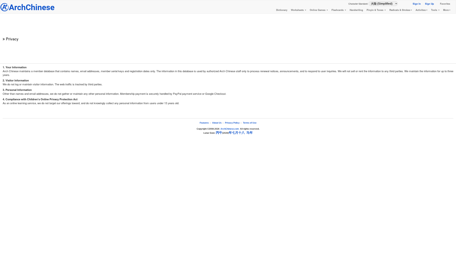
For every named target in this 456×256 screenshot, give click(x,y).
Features (204, 123)
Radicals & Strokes (399, 10)
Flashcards (337, 10)
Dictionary (281, 10)
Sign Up (429, 3)
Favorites (445, 3)
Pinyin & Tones (375, 10)
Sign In (417, 3)
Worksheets (297, 10)
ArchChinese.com (230, 129)
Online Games (318, 10)
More (446, 10)
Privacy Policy (232, 123)
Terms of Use (249, 123)
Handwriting (356, 10)
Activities (421, 10)
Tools (434, 10)
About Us (217, 123)
